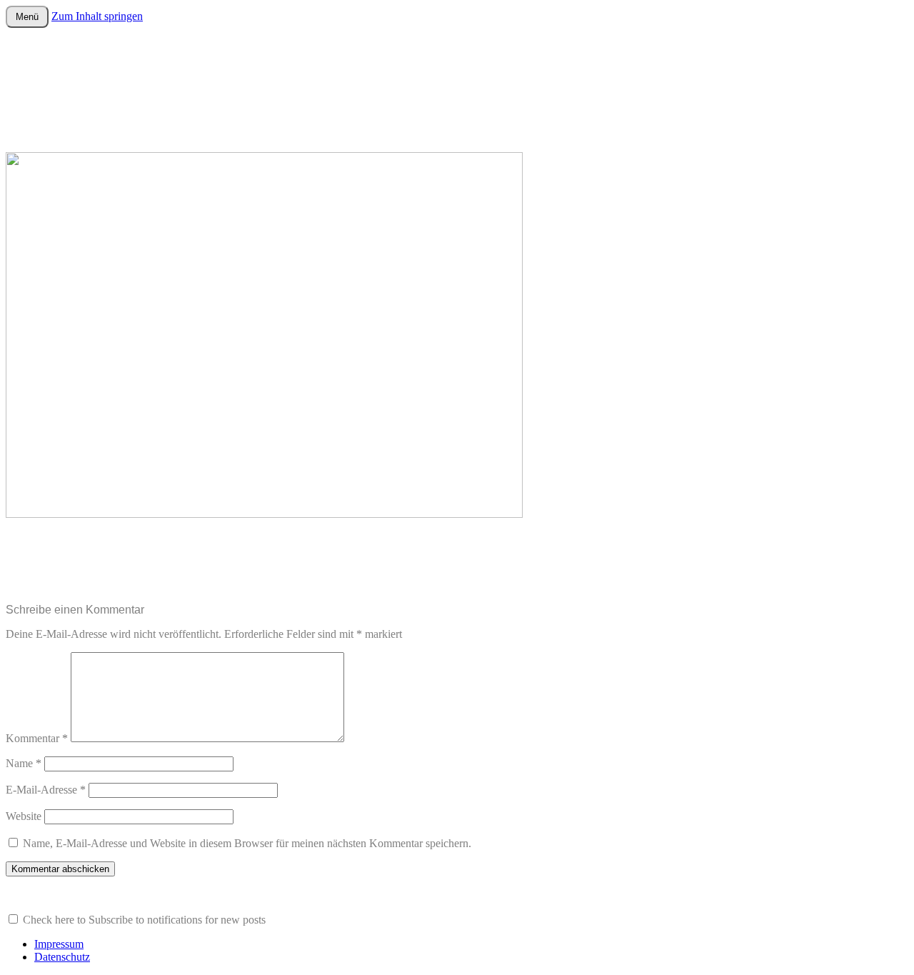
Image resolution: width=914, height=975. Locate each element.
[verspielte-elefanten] (264, 514)
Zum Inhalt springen (97, 16)
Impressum (59, 944)
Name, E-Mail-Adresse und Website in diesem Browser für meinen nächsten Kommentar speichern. (247, 843)
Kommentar (37, 738)
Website (23, 816)
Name (23, 763)
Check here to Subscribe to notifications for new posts (143, 920)
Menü (27, 16)
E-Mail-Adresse (46, 790)
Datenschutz (62, 957)
